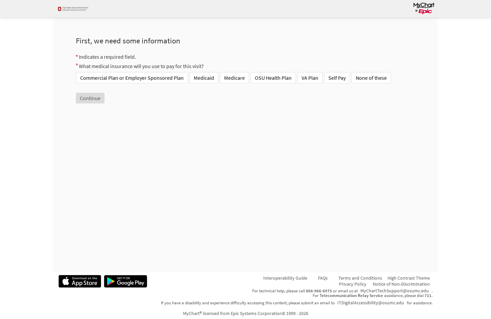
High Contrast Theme (408, 278)
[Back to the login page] (76, 9)
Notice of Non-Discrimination (401, 284)
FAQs (323, 278)
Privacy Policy (352, 284)
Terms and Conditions (360, 278)
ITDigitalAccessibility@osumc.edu (370, 302)
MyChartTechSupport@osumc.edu (394, 290)
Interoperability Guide (285, 278)
